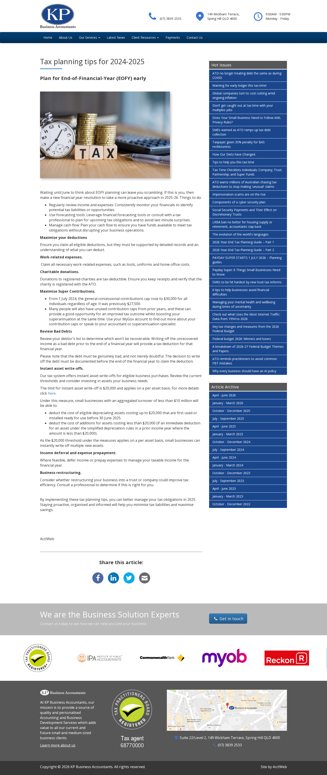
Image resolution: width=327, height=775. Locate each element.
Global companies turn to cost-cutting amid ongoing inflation (243, 95)
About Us (65, 37)
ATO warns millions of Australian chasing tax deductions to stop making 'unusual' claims (244, 184)
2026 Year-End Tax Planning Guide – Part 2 (243, 250)
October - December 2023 (231, 473)
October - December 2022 (231, 504)
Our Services (88, 37)
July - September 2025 (228, 418)
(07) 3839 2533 (170, 18)
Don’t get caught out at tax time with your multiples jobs (242, 107)
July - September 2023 (228, 481)
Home (47, 37)
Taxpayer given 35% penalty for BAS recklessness (238, 144)
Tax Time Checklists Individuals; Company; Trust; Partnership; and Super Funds (247, 172)
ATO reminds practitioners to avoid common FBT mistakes (244, 361)
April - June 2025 (224, 426)
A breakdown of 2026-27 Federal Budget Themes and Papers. (248, 348)
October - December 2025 (231, 411)
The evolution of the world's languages (240, 234)
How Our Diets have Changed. (234, 154)
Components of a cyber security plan (238, 202)
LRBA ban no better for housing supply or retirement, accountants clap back (242, 224)
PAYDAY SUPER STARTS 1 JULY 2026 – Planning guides (247, 260)
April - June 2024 (224, 457)
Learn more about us (57, 745)
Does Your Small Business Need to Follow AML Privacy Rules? (246, 120)
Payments (173, 37)
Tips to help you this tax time (233, 162)
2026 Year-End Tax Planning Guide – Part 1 (243, 242)
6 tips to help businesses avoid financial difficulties (240, 292)
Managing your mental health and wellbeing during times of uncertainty (243, 304)
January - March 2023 (227, 496)
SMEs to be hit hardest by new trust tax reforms (247, 282)
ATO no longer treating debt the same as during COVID (246, 75)
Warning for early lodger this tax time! (239, 85)
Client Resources (144, 37)
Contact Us (195, 37)
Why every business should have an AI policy (244, 371)
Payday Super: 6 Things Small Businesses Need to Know (246, 272)
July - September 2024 (228, 449)
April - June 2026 (224, 395)
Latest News (116, 37)
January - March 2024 (227, 465)
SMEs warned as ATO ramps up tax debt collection (241, 132)
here (52, 393)
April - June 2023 (224, 488)
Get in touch (230, 618)
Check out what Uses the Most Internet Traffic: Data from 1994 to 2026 (246, 316)
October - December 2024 (231, 442)
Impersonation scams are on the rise (239, 194)
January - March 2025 (227, 434)
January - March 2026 (227, 403)
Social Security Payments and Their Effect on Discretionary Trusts (244, 212)
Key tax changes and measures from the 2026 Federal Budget (245, 328)
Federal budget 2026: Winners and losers (241, 339)
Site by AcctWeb (274, 766)
